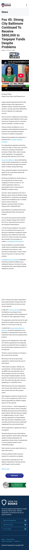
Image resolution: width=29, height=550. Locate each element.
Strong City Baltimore (8, 160)
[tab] (14, 520)
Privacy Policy (10, 539)
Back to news (6, 469)
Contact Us (17, 541)
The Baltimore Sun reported (15, 241)
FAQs (3, 539)
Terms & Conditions (7, 541)
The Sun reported (14, 310)
